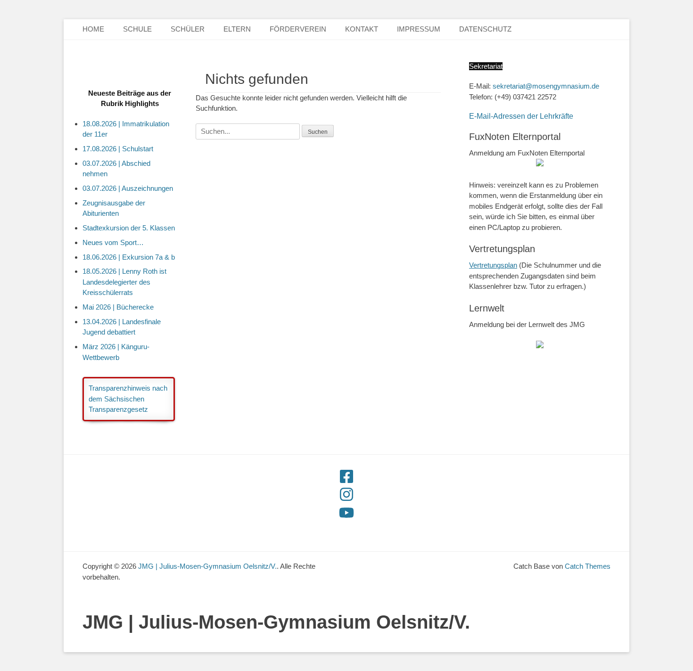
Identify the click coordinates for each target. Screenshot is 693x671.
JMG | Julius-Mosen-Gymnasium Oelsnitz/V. (276, 622)
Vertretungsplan (493, 265)
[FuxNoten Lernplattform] (540, 346)
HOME (93, 29)
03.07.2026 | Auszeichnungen (127, 188)
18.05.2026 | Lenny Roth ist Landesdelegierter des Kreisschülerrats (124, 281)
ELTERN (237, 29)
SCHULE (137, 29)
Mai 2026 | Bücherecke (118, 307)
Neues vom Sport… (113, 242)
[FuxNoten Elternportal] (540, 164)
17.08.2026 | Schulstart (117, 149)
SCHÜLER (188, 29)
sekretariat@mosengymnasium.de (546, 86)
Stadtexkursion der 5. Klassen (128, 228)
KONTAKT (361, 29)
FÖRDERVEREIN (298, 29)
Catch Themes (587, 566)
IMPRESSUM (418, 29)
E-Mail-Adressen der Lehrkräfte (521, 116)
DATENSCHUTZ (485, 29)
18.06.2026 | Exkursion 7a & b (128, 257)
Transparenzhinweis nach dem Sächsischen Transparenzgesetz (128, 398)
